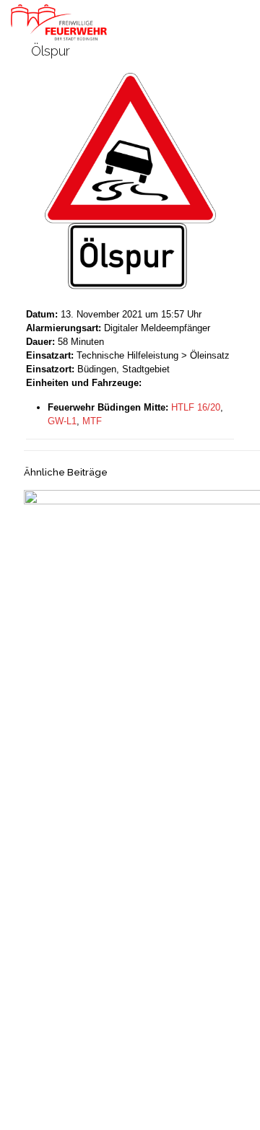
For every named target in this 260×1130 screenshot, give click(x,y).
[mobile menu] (240, 21)
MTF (92, 421)
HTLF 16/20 (195, 407)
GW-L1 (62, 421)
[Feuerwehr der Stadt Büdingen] (59, 22)
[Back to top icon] (230, 1100)
